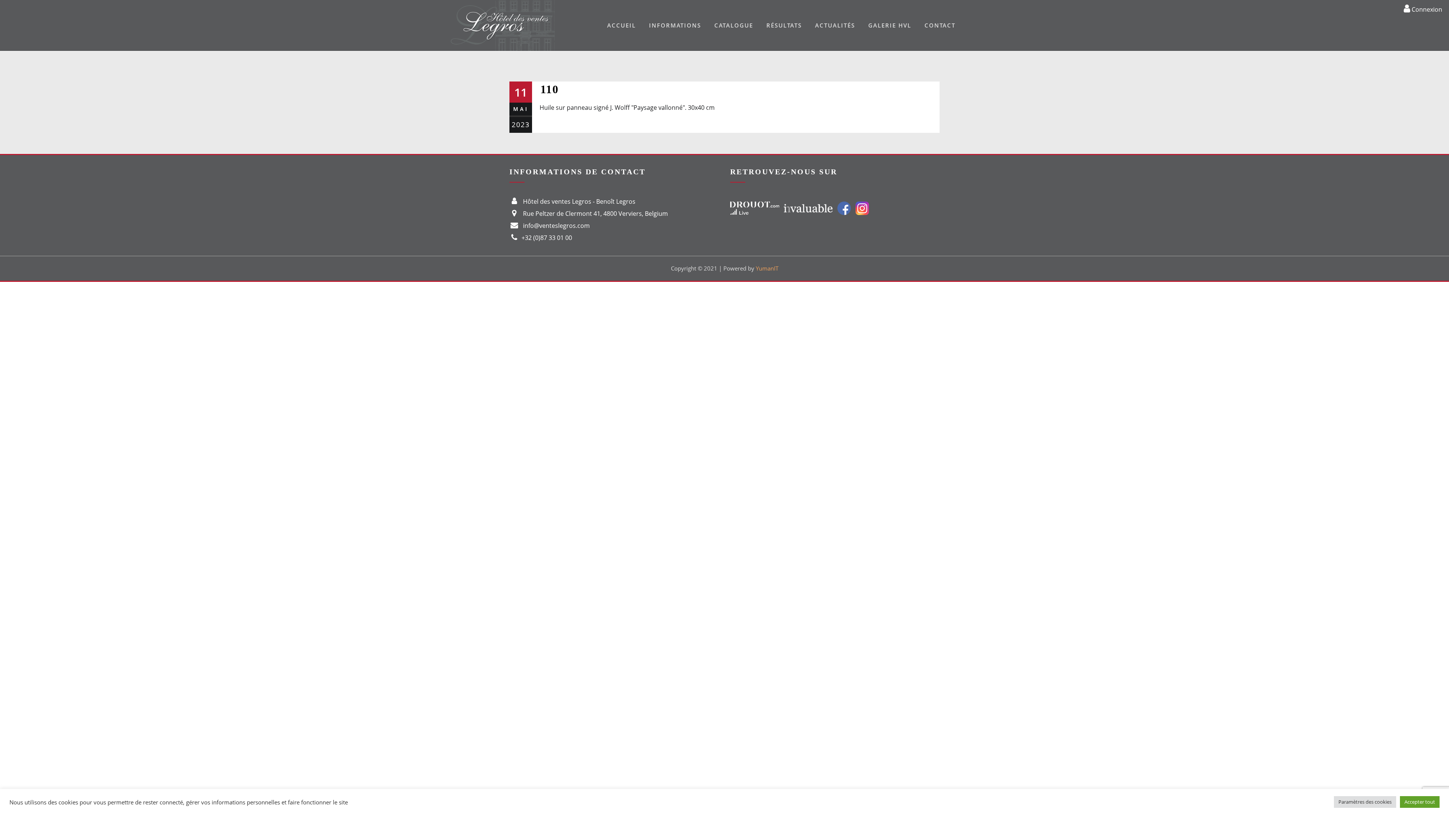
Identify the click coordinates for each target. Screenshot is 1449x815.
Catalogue (733, 25)
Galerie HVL (889, 25)
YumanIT (767, 268)
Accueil (621, 25)
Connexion (1426, 9)
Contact (939, 25)
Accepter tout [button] (1419, 801)
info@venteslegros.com (556, 225)
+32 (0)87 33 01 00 (546, 238)
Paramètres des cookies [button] (1365, 801)
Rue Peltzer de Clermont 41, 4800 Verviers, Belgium (595, 213)
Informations (675, 25)
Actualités (835, 25)
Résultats (784, 25)
